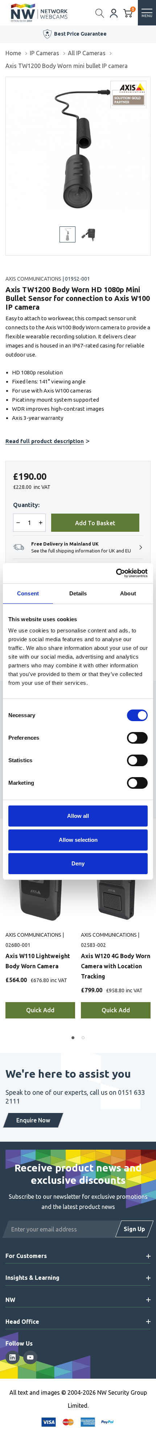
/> (8, 82)
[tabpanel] (40, 940)
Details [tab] (78, 593)
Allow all (78, 816)
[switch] (137, 738)
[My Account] (114, 12)
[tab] (72, 1037)
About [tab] (128, 593)
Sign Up (134, 1229)
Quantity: (26, 505)
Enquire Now (33, 1120)
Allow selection (78, 840)
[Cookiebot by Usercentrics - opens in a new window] (116, 573)
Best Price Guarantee (80, 34)
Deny (78, 863)
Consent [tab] (28, 593)
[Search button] (99, 13)
